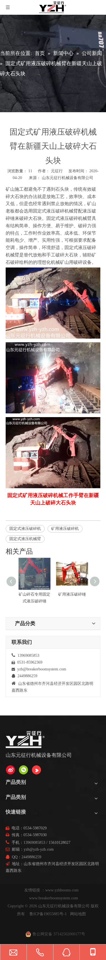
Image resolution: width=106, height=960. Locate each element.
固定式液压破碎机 (25, 528)
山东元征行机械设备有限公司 (67, 178)
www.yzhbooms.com (62, 890)
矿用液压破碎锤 (72, 594)
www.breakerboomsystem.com (53, 898)
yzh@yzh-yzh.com (39, 849)
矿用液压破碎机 (65, 528)
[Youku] (36, 769)
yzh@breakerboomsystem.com (41, 669)
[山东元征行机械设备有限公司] (10, 769)
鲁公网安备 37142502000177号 (59, 934)
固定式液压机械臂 (25, 539)
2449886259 (31, 857)
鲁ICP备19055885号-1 (48, 914)
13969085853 (34, 842)
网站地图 (78, 914)
